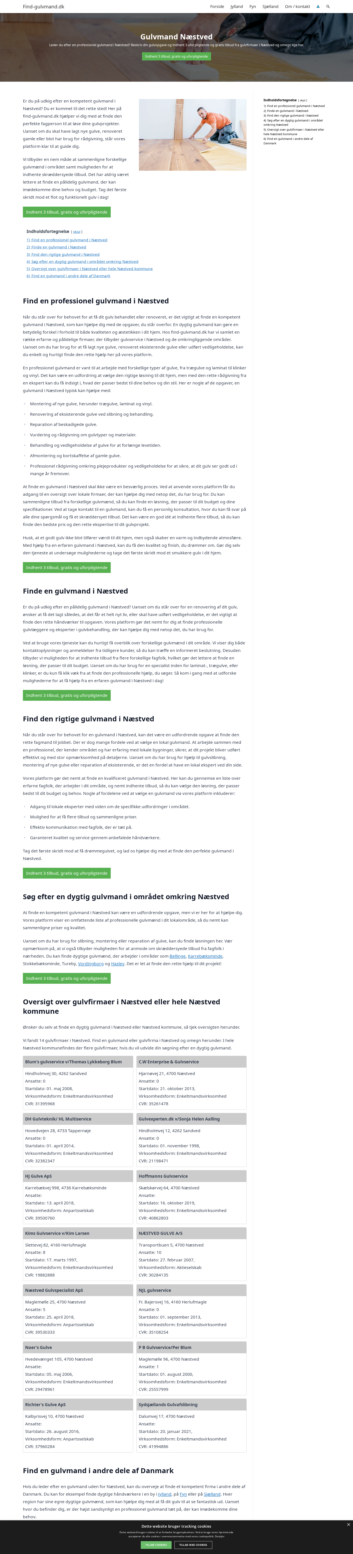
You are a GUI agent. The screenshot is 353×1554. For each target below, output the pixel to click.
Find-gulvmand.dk (43, 6)
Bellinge (178, 956)
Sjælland (270, 6)
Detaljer (220, 1536)
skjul (76, 231)
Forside (217, 6)
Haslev (117, 963)
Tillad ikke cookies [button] (193, 1545)
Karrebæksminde (205, 956)
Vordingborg (91, 963)
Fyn (252, 6)
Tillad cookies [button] (156, 1545)
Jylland (237, 6)
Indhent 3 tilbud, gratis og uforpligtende (176, 56)
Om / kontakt (297, 6)
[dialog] (176, 1537)
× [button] (348, 1524)
